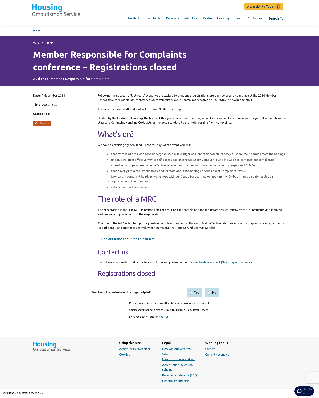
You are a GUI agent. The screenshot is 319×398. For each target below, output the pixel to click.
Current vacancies (217, 354)
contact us (162, 316)
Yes (196, 292)
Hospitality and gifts (176, 380)
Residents (134, 18)
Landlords (153, 18)
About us (191, 18)
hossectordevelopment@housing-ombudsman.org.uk (225, 262)
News (238, 18)
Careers (210, 348)
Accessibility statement (134, 348)
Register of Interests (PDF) (179, 375)
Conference (42, 123)
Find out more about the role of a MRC (130, 239)
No (214, 292)
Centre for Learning (216, 18)
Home (36, 30)
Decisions (172, 18)
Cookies (124, 354)
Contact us (255, 18)
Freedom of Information (178, 359)
